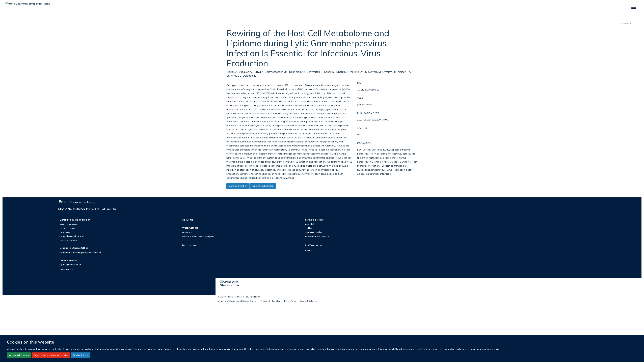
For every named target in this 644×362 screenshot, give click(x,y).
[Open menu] (633, 8)
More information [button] (238, 185)
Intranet (309, 250)
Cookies (308, 228)
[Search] (630, 23)
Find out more (80, 355)
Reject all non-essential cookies (51, 355)
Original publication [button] (263, 185)
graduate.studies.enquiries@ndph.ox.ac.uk (81, 252)
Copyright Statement (308, 301)
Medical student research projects (198, 236)
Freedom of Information (270, 301)
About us (187, 219)
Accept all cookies (19, 355)
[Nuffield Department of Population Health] (27, 2)
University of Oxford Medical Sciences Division (237, 301)
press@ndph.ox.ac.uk (71, 264)
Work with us (190, 227)
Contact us (66, 269)
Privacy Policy (290, 301)
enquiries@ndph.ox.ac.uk (73, 236)
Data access (189, 245)
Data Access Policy (313, 232)
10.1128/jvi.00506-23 (368, 89)
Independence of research (317, 236)
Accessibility (310, 224)
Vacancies (187, 232)
